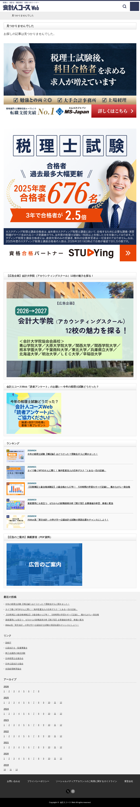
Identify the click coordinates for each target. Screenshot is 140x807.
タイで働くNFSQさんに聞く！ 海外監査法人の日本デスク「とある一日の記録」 (67, 470)
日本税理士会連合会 (14, 658)
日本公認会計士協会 (14, 664)
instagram (73, 791)
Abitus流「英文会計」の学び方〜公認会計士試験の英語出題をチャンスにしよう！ (68, 519)
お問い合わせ (13, 781)
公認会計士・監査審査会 (16, 648)
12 (61, 703)
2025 (6, 697)
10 (49, 703)
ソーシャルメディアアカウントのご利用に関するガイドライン (86, 781)
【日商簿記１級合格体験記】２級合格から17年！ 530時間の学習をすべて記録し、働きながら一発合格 (79, 487)
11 (55, 703)
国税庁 (8, 643)
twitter (68, 791)
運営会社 (128, 781)
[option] (70, 80)
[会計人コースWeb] (21, 9)
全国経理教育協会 (13, 669)
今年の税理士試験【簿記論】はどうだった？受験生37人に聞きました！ (63, 454)
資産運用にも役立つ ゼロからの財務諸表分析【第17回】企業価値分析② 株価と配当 (70, 503)
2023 (6, 720)
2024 (6, 709)
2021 (6, 742)
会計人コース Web (67, 802)
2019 (6, 765)
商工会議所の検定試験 (15, 653)
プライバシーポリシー (38, 781)
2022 (6, 731)
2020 (6, 753)
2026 (6, 686)
